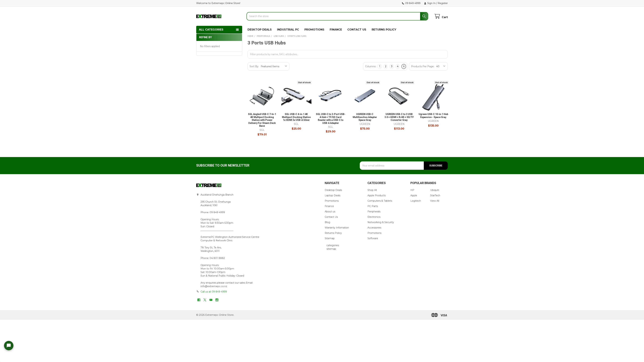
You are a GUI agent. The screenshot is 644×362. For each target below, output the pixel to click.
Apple (413, 195)
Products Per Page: (422, 66)
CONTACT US (356, 29)
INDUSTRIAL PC (288, 29)
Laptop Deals (332, 195)
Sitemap (330, 238)
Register (443, 3)
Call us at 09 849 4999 (214, 291)
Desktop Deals (333, 190)
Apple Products (376, 195)
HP (412, 190)
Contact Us (331, 216)
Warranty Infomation (337, 227)
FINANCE (336, 29)
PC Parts (372, 206)
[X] (204, 300)
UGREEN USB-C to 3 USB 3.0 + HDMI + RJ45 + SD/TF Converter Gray (399, 117)
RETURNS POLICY (384, 29)
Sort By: (254, 66)
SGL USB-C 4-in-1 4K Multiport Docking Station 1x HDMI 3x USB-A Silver (296, 117)
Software (372, 238)
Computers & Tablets (379, 200)
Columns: (370, 66)
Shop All (372, 190)
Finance (329, 206)
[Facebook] (198, 300)
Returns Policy (333, 232)
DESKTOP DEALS (260, 29)
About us (330, 211)
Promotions (332, 200)
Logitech (415, 200)
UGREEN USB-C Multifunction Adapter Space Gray (365, 117)
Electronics (373, 216)
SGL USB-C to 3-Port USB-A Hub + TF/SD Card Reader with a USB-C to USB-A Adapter (330, 118)
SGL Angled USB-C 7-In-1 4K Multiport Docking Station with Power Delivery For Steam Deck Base (262, 120)
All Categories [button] (211, 29)
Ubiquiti (434, 190)
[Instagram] (217, 300)
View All (434, 200)
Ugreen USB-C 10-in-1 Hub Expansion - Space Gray (433, 115)
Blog (327, 222)
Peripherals (373, 211)
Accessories (374, 227)
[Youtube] (210, 300)
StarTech (435, 195)
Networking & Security (380, 222)
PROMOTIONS (314, 29)
